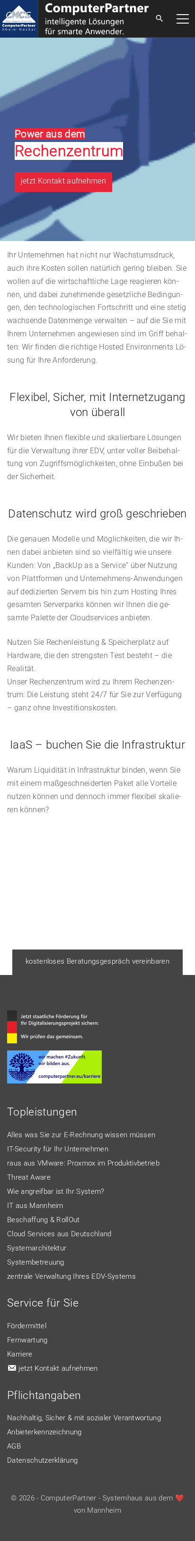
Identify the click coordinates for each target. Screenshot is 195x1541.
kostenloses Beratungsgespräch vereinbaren (97, 961)
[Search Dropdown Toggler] (160, 19)
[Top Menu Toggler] (183, 18)
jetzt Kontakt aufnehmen (63, 180)
